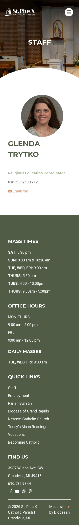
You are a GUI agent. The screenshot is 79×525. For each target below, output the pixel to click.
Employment (18, 395)
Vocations (16, 434)
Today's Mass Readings (27, 426)
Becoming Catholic (24, 442)
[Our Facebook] (11, 491)
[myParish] (30, 491)
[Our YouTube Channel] (17, 491)
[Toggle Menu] (69, 12)
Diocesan (62, 512)
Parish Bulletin (20, 403)
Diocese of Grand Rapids (28, 411)
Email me (20, 191)
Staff (12, 388)
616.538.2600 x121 (24, 182)
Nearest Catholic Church (28, 419)
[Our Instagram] (23, 491)
